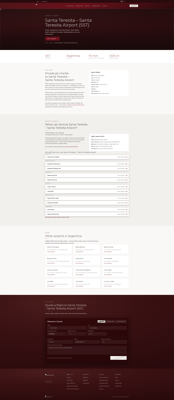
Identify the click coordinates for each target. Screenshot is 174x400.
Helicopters (85, 380)
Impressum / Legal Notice (72, 386)
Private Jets (79, 5)
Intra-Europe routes (103, 383)
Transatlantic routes (103, 380)
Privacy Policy (70, 380)
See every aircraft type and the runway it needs (57, 217)
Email (76, 339)
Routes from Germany (104, 386)
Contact (105, 5)
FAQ (38, 1)
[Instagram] (132, 1)
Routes (87, 5)
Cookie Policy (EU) (71, 383)
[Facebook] (134, 1)
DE (123, 1)
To (89, 325)
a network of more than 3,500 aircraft (75, 105)
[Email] (137, 1)
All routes (101, 389)
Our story (69, 377)
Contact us (44, 1)
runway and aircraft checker (71, 146)
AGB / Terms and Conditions (73, 389)
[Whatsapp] (130, 1)
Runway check (118, 383)
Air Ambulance (96, 5)
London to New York (103, 377)
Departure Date (52, 331)
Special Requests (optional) (54, 345)
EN (121, 1)
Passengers (91, 331)
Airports (51, 42)
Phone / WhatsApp (106, 339)
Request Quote (118, 358)
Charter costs (118, 386)
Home (46, 42)
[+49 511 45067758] (127, 1)
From (49, 325)
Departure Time (72, 331)
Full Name (50, 339)
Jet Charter (70, 5)
